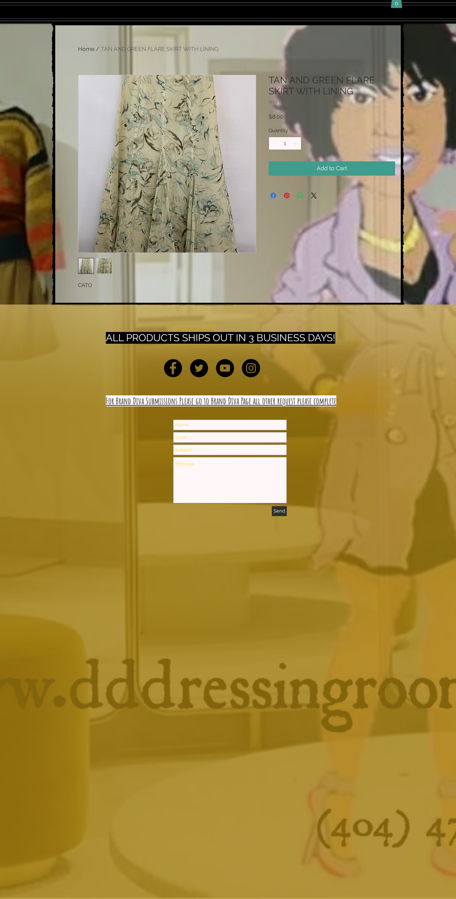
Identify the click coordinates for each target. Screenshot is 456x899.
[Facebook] (173, 368)
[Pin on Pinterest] (287, 195)
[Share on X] (314, 195)
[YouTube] (225, 368)
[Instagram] (251, 368)
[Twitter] (199, 368)
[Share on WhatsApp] (300, 195)
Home (86, 49)
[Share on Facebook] (273, 195)
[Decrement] (274, 143)
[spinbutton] (285, 143)
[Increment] (295, 143)
